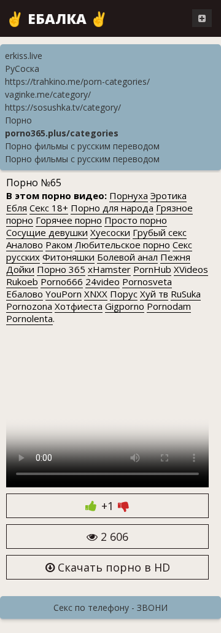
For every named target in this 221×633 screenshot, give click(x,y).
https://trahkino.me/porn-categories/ (77, 81)
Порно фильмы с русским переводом (82, 146)
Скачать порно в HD (112, 567)
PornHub (152, 269)
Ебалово (24, 294)
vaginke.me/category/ (48, 94)
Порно (18, 120)
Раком (58, 244)
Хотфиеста (79, 306)
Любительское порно (122, 244)
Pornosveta (147, 281)
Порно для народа (112, 208)
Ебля (16, 208)
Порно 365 (61, 269)
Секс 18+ (48, 208)
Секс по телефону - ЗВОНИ (110, 607)
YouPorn (63, 294)
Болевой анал (127, 257)
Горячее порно (69, 220)
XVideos (191, 269)
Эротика (168, 195)
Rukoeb (22, 281)
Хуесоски (110, 232)
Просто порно (135, 220)
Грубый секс (160, 232)
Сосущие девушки (47, 232)
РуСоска (22, 68)
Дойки (20, 269)
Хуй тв (154, 294)
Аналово (24, 244)
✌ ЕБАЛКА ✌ (57, 18)
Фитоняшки (68, 257)
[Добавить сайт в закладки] (202, 18)
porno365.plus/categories (61, 133)
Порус (124, 294)
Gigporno (124, 306)
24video (102, 281)
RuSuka (186, 294)
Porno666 (62, 281)
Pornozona (29, 306)
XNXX (95, 294)
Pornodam (169, 306)
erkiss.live (23, 55)
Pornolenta (29, 318)
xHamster (109, 269)
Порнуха (128, 195)
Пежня (175, 257)
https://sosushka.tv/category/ (63, 107)
